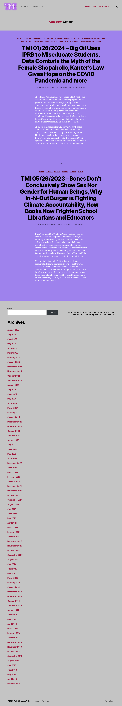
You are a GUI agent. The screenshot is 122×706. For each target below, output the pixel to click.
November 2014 (14, 596)
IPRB (103, 38)
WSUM (98, 41)
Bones (41, 171)
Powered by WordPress (40, 701)
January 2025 (13, 362)
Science (73, 171)
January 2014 (13, 638)
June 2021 (12, 514)
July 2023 (11, 445)
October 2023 (13, 431)
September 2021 (14, 500)
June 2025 (12, 339)
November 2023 (14, 426)
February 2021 (13, 532)
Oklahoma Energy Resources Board (79, 41)
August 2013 (13, 661)
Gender (67, 38)
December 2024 (14, 367)
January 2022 (13, 481)
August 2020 (13, 560)
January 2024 (13, 417)
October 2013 (13, 651)
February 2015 (13, 582)
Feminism (58, 38)
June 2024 (12, 394)
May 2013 (11, 674)
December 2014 (14, 592)
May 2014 (11, 619)
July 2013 (11, 665)
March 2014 (12, 628)
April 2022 (12, 468)
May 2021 (11, 518)
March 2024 (12, 408)
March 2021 (12, 527)
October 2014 (13, 601)
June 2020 (12, 569)
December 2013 (14, 642)
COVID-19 (27, 38)
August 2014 (13, 610)
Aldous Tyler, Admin (47, 87)
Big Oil (19, 38)
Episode (50, 38)
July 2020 (11, 564)
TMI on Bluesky (103, 6)
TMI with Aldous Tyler (22, 701)
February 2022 (14, 477)
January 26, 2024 (65, 87)
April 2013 (12, 679)
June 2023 (12, 449)
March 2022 (12, 472)
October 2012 (13, 684)
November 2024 (14, 371)
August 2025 (13, 330)
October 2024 (13, 376)
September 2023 (15, 435)
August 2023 (13, 440)
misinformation (51, 41)
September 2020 (15, 555)
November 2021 (14, 491)
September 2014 (14, 605)
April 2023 (12, 458)
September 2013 (14, 656)
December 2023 (14, 422)
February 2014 (13, 633)
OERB (61, 41)
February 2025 (14, 357)
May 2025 (11, 344)
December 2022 (14, 463)
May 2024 (11, 399)
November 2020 (14, 546)
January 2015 (13, 587)
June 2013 (12, 670)
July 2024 (11, 390)
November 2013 (14, 647)
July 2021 (11, 509)
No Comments (80, 87)
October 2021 (13, 495)
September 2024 (15, 380)
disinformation (39, 38)
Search (9, 309)
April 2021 (12, 523)
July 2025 (11, 334)
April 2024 (12, 403)
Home (87, 6)
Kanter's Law (26, 41)
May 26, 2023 (65, 224)
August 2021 (13, 504)
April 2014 (12, 624)
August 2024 (13, 385)
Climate (49, 171)
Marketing (38, 41)
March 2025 (12, 353)
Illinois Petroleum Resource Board (85, 38)
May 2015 (11, 573)
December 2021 (14, 486)
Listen (94, 6)
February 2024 (14, 413)
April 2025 (12, 348)
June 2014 (12, 615)
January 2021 (13, 537)
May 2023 (11, 454)
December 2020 (14, 541)
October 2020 (13, 550)
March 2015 (12, 578)
